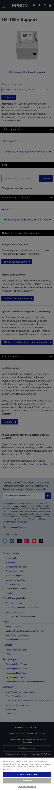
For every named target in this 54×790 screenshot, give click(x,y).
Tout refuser (27, 780)
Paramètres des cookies (27, 787)
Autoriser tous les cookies (27, 774)
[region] (27, 773)
